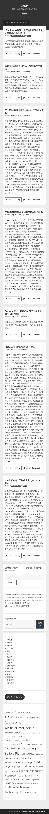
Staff (8, 787)
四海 (9, 651)
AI (16, 712)
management (11, 776)
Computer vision (29, 744)
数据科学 (10, 657)
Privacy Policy (40, 811)
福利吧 (9, 674)
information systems (12, 763)
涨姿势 (9, 663)
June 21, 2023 (16, 486)
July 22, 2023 (15, 316)
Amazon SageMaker (30, 718)
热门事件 (10, 669)
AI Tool (20, 718)
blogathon (9, 733)
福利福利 (10, 677)
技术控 (9, 654)
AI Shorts (11, 717)
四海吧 (24, 5)
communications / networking (31, 733)
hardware (39, 754)
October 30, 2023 (17, 115)
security (35, 783)
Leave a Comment (33, 54)
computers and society (16, 740)
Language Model (30, 762)
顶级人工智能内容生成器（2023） (21, 346)
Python (8, 783)
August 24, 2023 (16, 215)
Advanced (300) (9, 712)
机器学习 (10, 660)
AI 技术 (9, 640)
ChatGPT (18, 733)
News (26, 776)
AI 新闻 (9, 643)
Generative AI (28, 754)
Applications (13, 722)
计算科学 (10, 680)
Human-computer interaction (18, 758)
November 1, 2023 (17, 71)
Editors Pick (13, 753)
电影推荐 (10, 671)
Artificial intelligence (20, 728)
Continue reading (14, 54)
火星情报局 (11, 666)
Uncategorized (29, 792)
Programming (35, 780)
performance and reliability (17, 779)
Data (40, 744)
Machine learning (31, 771)
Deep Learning (28, 748)
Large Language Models (35, 766)
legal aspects (10, 772)
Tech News (22, 787)
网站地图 (31, 811)
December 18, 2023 (18, 36)
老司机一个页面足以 (14, 697)
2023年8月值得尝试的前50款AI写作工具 (24, 212)
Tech (13, 788)
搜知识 (40, 624)
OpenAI (35, 776)
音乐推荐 (10, 683)
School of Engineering (26, 783)
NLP (30, 776)
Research (15, 783)
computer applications (15, 736)
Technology (12, 792)
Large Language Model (16, 766)
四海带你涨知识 (10, 619)
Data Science (12, 748)
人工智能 (10, 648)
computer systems (12, 744)
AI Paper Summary (24, 712)
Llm (17, 772)
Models (20, 776)
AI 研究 (9, 645)
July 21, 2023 (15, 349)
